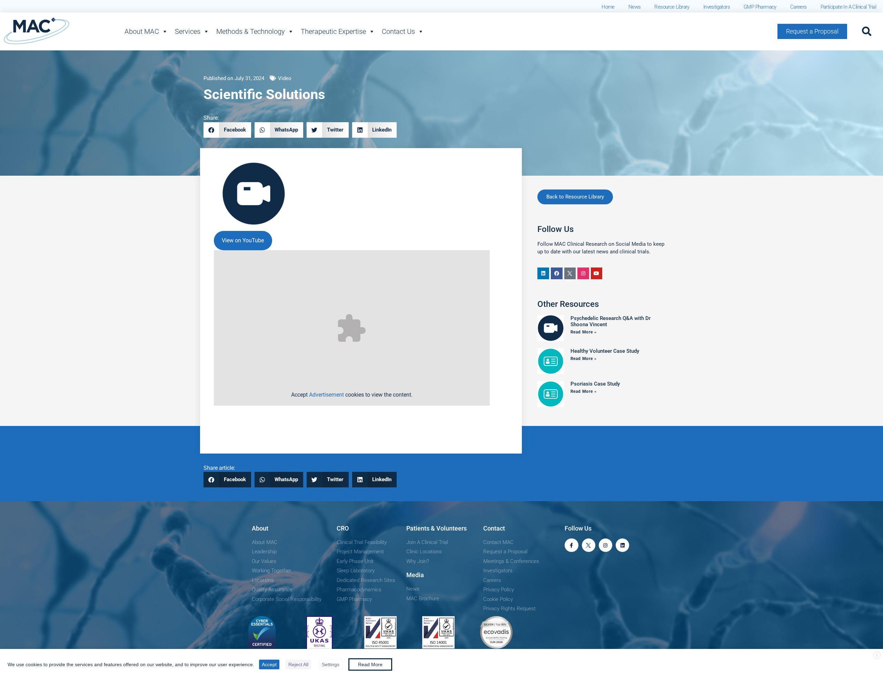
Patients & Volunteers (436, 528)
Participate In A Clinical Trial (848, 7)
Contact (494, 528)
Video (284, 78)
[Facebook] (557, 273)
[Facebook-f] (571, 545)
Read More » (584, 332)
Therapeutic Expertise (333, 31)
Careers (798, 7)
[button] (866, 31)
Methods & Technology (250, 31)
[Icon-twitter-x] (570, 273)
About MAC (142, 31)
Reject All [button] (298, 664)
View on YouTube (243, 240)
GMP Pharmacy (760, 7)
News (634, 7)
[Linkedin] (543, 273)
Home (608, 7)
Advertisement (326, 394)
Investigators (716, 7)
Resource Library (671, 7)
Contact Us (398, 31)
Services (187, 31)
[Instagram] (583, 273)
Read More (370, 664)
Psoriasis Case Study (595, 384)
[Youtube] (597, 273)
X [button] (876, 655)
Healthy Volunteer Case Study (605, 351)
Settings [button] (330, 664)
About (260, 528)
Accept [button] (269, 664)
